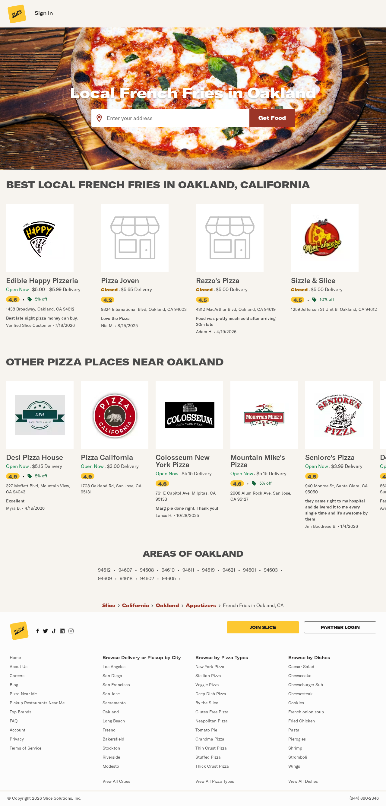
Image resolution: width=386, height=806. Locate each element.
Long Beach (114, 721)
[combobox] (178, 118)
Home (15, 657)
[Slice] (16, 14)
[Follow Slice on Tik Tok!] (54, 632)
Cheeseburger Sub (305, 684)
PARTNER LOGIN (340, 627)
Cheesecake (299, 675)
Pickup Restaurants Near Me (37, 703)
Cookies (296, 703)
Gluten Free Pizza (212, 712)
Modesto (111, 766)
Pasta (293, 730)
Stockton (111, 748)
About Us (18, 666)
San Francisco (116, 684)
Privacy (17, 739)
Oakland (167, 605)
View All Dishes (303, 781)
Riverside (111, 757)
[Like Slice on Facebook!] (37, 632)
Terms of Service (25, 748)
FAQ (13, 721)
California (135, 605)
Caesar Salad (301, 666)
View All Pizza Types (214, 781)
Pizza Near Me (23, 693)
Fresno (109, 730)
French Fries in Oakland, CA (253, 605)
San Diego (112, 675)
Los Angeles (114, 666)
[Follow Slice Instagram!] (71, 632)
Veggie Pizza (207, 684)
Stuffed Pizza (208, 757)
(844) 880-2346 (364, 798)
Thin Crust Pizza (211, 748)
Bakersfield (113, 739)
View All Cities (116, 781)
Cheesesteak (300, 693)
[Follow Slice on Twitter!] (45, 632)
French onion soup (306, 712)
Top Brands (20, 712)
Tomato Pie (206, 730)
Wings (294, 766)
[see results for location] (99, 118)
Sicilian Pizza (208, 675)
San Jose (111, 693)
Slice (108, 605)
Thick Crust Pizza (212, 766)
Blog (14, 684)
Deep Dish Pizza (210, 693)
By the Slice (206, 703)
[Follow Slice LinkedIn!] (62, 632)
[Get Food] (272, 118)
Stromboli (297, 757)
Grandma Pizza (209, 739)
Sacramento (114, 703)
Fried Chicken (301, 721)
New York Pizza (209, 666)
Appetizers (201, 605)
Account (17, 730)
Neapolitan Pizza (211, 721)
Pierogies (297, 739)
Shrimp (295, 748)
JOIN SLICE (263, 627)
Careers (17, 675)
